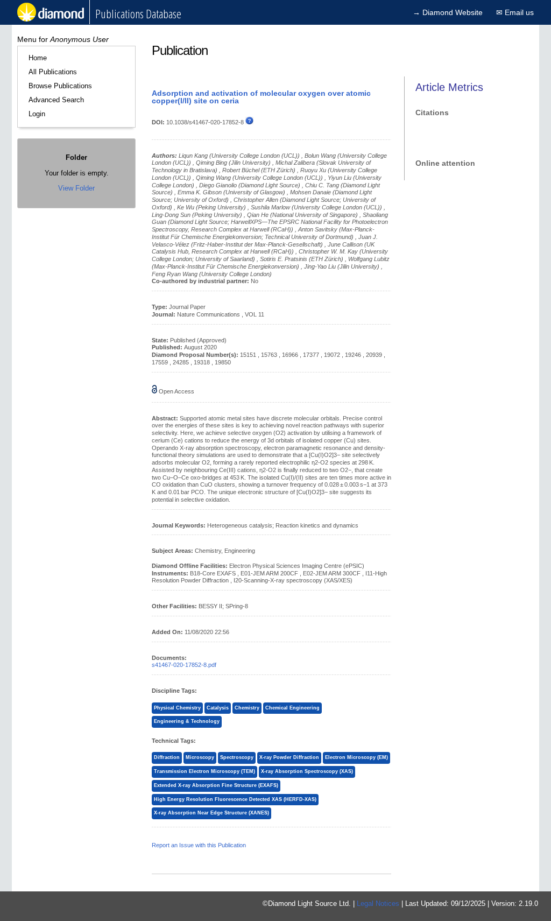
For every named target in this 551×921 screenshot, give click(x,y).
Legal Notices (378, 903)
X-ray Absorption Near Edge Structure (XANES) (211, 812)
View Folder (76, 188)
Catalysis (218, 708)
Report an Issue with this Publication (199, 845)
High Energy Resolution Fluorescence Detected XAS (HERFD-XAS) (235, 799)
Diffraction (167, 757)
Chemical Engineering (292, 708)
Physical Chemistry (177, 708)
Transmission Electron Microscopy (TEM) (204, 771)
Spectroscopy (236, 757)
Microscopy (200, 757)
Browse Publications (60, 86)
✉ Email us (515, 12)
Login (37, 114)
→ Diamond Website (448, 12)
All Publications (53, 72)
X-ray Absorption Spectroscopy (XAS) (307, 771)
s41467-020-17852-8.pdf (184, 665)
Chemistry (247, 708)
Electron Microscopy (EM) (356, 757)
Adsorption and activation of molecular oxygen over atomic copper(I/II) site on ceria (261, 97)
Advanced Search (56, 100)
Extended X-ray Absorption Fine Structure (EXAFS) (216, 785)
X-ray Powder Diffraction (289, 757)
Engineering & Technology (187, 721)
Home (38, 58)
